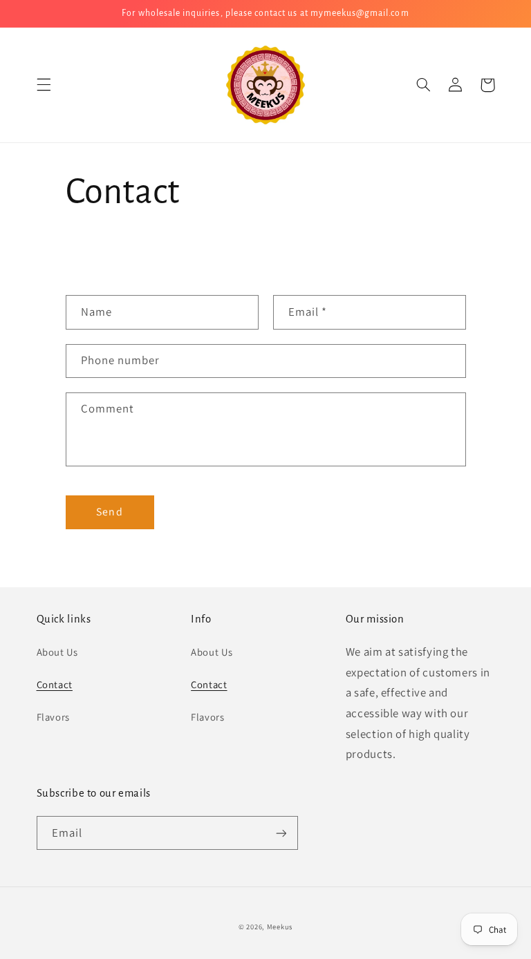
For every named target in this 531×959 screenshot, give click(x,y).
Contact (55, 684)
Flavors (53, 716)
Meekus (279, 926)
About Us (57, 651)
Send (109, 511)
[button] (43, 85)
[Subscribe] (281, 833)
